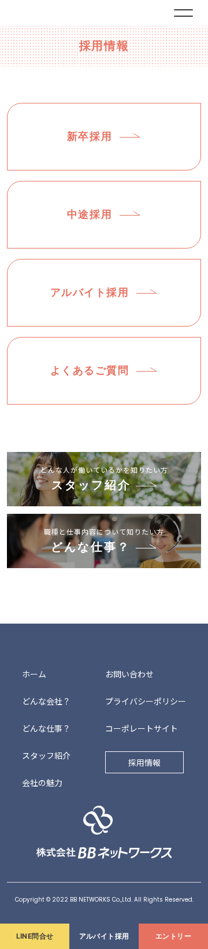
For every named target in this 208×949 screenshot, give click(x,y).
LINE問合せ (35, 936)
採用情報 (144, 762)
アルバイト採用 (104, 936)
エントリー (173, 936)
